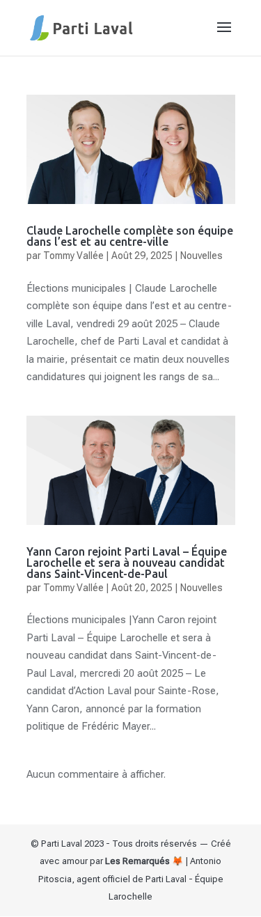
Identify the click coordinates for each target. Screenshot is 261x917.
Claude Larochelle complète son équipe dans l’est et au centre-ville (129, 236)
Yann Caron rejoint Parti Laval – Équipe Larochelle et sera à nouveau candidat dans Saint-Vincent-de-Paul (126, 562)
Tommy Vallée (73, 255)
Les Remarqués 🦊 (144, 861)
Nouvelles (201, 255)
